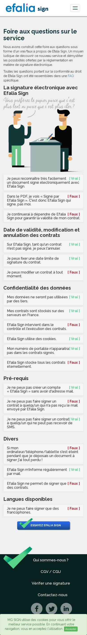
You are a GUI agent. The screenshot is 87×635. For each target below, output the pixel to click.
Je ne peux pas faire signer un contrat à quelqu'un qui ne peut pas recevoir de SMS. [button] (39, 423)
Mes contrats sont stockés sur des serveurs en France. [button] (35, 313)
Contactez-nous (52, 595)
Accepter (70, 629)
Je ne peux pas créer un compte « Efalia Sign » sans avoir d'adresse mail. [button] (40, 389)
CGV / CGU (51, 571)
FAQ (71, 76)
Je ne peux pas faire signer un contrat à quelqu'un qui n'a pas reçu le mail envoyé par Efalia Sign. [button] (42, 405)
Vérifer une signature (51, 583)
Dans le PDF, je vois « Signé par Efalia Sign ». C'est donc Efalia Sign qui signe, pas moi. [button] (39, 200)
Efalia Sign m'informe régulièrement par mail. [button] (37, 472)
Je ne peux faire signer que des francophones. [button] (33, 510)
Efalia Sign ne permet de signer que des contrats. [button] (36, 485)
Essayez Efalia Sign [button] (46, 525)
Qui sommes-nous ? (50, 560)
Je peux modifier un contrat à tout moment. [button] (35, 274)
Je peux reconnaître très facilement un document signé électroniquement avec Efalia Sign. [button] (43, 182)
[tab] (43, 182)
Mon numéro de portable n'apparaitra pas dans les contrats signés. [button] (38, 351)
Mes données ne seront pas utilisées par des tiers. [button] (37, 299)
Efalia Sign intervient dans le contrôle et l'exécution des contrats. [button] (37, 327)
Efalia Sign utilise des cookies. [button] (31, 339)
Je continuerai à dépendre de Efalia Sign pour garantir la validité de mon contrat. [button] (43, 216)
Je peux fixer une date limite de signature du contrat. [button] (33, 260)
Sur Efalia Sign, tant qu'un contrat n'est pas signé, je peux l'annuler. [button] (34, 246)
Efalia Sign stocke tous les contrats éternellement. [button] (36, 364)
